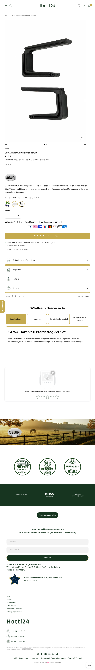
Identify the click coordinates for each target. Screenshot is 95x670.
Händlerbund (45, 658)
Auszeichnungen (30, 580)
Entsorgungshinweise (14, 612)
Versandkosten (26, 648)
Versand (21, 160)
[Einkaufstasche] (89, 6)
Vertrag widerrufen (48, 515)
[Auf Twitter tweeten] (19, 296)
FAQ (8, 596)
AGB (15, 658)
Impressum (34, 658)
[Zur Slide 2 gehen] (46, 144)
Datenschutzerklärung (65, 532)
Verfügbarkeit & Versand (79, 319)
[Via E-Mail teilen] (23, 296)
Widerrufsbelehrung (58, 658)
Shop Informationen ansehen (17, 249)
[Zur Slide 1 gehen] (44, 144)
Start (6, 15)
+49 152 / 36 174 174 (18, 631)
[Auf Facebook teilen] (12, 296)
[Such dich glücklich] (11, 6)
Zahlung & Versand (75, 658)
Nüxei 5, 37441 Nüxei (19, 641)
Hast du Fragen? (83, 296)
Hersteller (37, 319)
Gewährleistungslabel (59, 319)
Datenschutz (23, 658)
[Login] (84, 6)
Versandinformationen (27, 649)
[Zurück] (6, 144)
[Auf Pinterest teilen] (15, 296)
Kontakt (9, 599)
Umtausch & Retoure (14, 609)
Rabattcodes (11, 606)
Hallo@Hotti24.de (18, 636)
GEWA (7, 149)
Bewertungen (11, 602)
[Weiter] (85, 144)
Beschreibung (15, 319)
